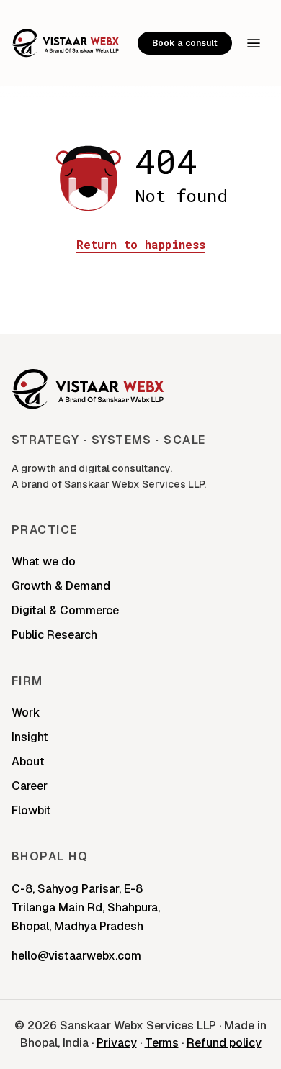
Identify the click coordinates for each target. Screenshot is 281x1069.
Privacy (117, 1042)
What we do (44, 561)
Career (30, 785)
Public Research (54, 634)
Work (26, 712)
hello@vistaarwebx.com (76, 955)
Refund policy (224, 1042)
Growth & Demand (61, 585)
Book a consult (185, 43)
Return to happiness (140, 244)
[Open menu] (253, 43)
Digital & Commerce (65, 610)
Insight (30, 737)
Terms (162, 1042)
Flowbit (31, 810)
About (28, 761)
